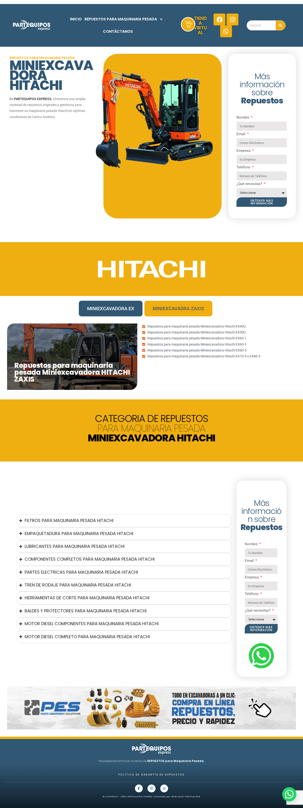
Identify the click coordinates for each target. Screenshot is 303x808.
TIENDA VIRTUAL (200, 25)
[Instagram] (232, 19)
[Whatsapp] (226, 31)
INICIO (76, 19)
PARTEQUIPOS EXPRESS (32, 99)
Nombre (243, 117)
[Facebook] (219, 19)
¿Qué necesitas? (249, 184)
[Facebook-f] (139, 789)
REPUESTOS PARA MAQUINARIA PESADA (121, 19)
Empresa (243, 150)
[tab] (111, 308)
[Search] (280, 25)
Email (241, 134)
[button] (289, 794)
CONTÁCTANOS (118, 31)
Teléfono (243, 167)
